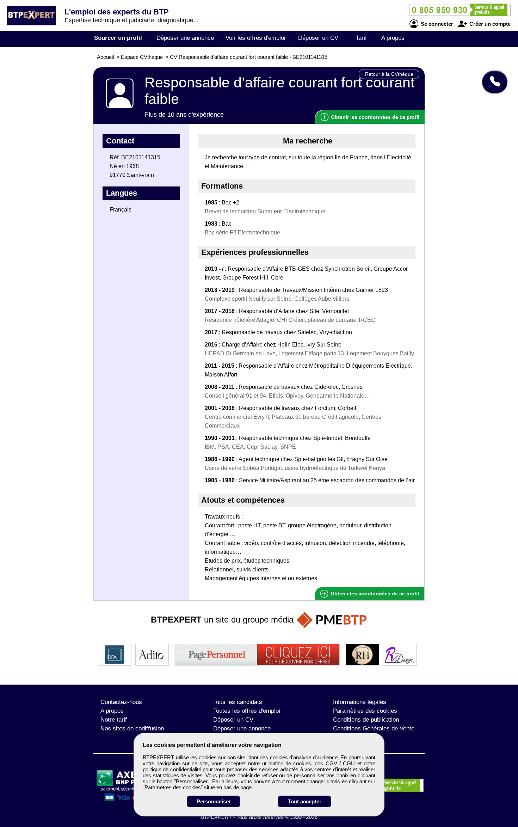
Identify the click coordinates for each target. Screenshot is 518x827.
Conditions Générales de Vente (373, 728)
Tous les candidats (237, 702)
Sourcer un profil (118, 38)
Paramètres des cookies (365, 710)
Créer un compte (489, 24)
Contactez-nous (121, 702)
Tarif (361, 38)
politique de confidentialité (172, 769)
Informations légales (359, 702)
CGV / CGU (340, 763)
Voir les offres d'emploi (255, 38)
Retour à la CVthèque (389, 74)
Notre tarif (113, 719)
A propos (393, 38)
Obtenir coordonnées (374, 117)
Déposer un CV (318, 38)
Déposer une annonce (185, 38)
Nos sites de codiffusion (132, 728)
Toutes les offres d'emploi (246, 710)
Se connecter (436, 24)
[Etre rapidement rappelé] (492, 82)
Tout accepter (304, 801)
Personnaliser (214, 801)
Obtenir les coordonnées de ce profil (374, 593)
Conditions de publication (366, 719)
